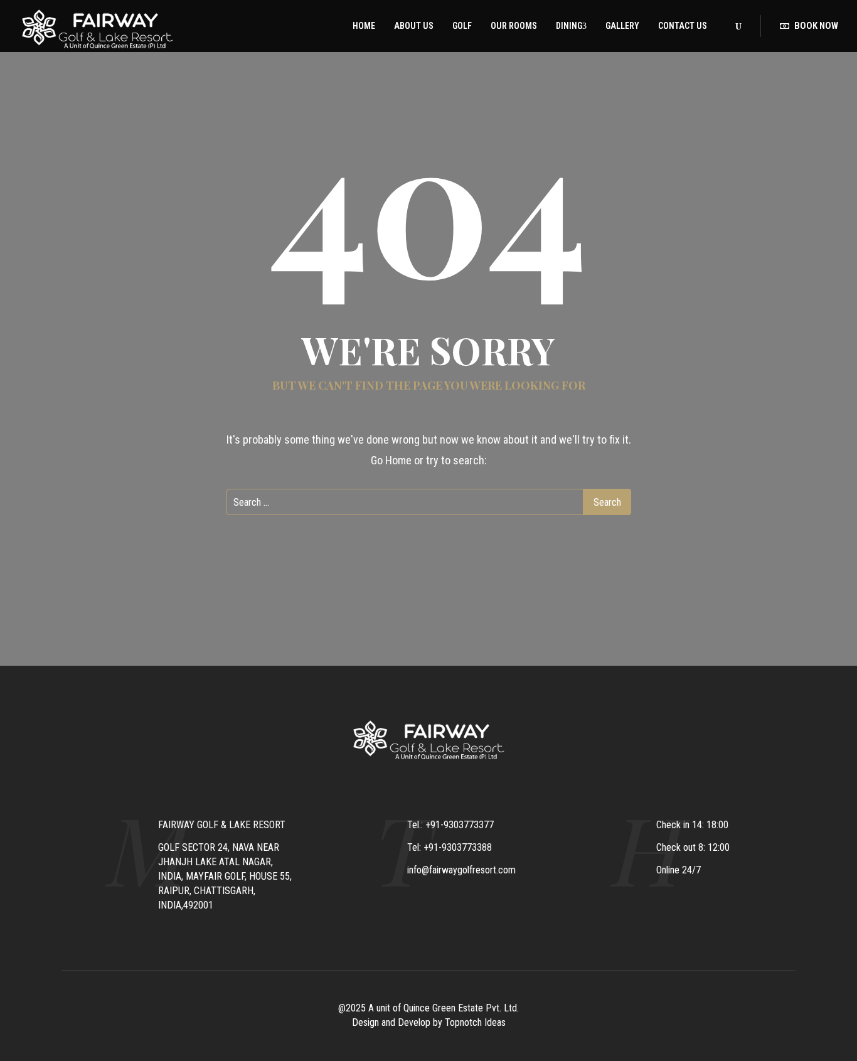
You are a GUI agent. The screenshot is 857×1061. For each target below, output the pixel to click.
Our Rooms (514, 26)
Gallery (622, 26)
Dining (569, 26)
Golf (462, 26)
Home (364, 26)
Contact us (682, 26)
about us (414, 26)
